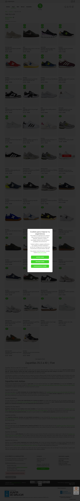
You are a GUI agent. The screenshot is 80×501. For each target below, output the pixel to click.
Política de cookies (42, 252)
